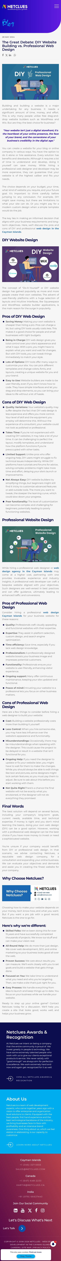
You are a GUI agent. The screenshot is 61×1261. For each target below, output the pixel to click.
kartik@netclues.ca (30, 1185)
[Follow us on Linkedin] (15, 1210)
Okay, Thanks (25, 1256)
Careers (15, 1248)
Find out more (35, 1252)
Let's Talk (9, 1228)
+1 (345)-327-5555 (30, 1164)
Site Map (26, 1248)
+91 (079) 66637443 (30, 1196)
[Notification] (53, 1244)
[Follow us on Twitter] (30, 1210)
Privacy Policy (41, 1248)
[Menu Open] (56, 6)
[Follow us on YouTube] (23, 1210)
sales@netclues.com (30, 1169)
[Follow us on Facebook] (36, 1210)
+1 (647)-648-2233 (31, 1180)
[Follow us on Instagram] (43, 1210)
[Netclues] (14, 9)
